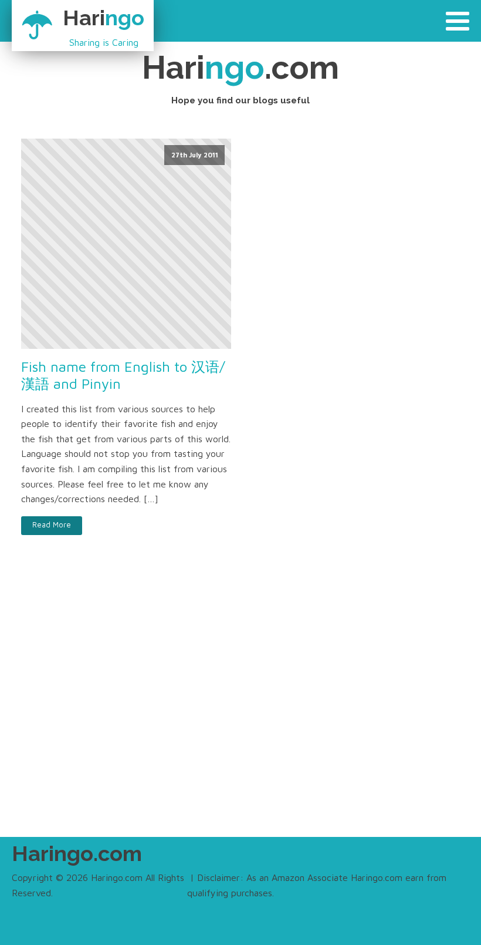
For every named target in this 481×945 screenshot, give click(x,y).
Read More (51, 524)
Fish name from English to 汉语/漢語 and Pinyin (123, 375)
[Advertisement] (240, 710)
